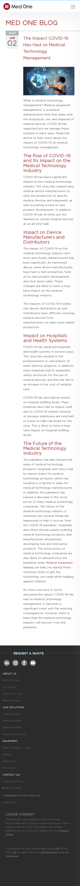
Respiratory (9, 761)
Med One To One (12, 693)
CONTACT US (11, 774)
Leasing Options (12, 713)
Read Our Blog (11, 700)
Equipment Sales (12, 727)
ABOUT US (9, 673)
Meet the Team (11, 680)
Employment (10, 802)
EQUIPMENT (10, 740)
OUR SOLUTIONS (13, 707)
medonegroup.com (44, 848)
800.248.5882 (13, 788)
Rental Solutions (12, 720)
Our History (9, 687)
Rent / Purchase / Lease (17, 747)
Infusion (7, 754)
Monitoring (9, 767)
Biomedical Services (14, 734)
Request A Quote (29, 653)
